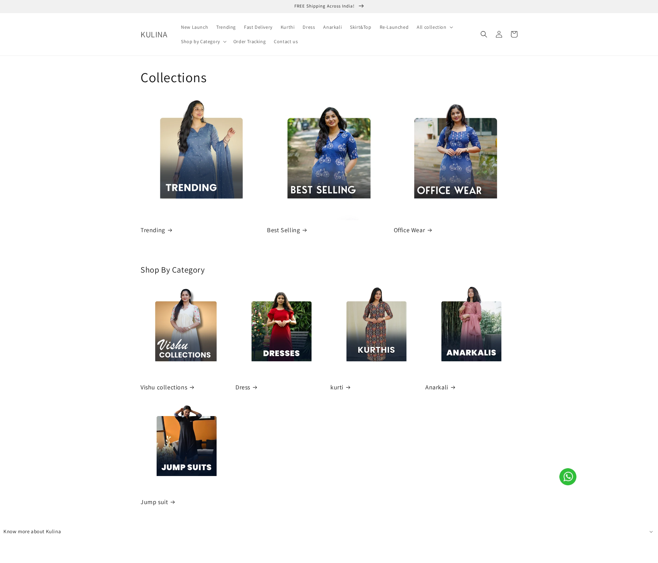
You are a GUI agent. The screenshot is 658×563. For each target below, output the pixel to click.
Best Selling (283, 230)
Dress (242, 387)
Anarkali (436, 387)
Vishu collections (164, 387)
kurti (336, 387)
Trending (153, 230)
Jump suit (154, 502)
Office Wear (409, 230)
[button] (434, 27)
